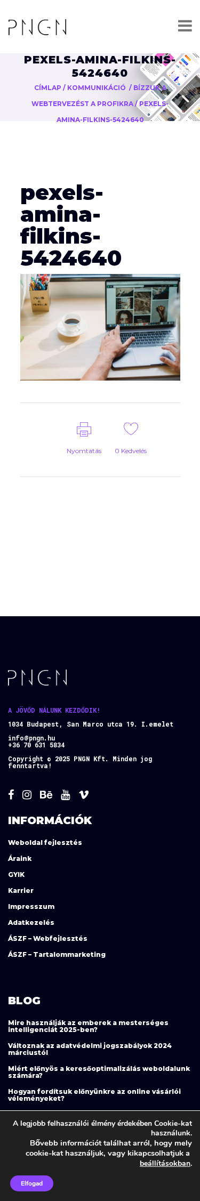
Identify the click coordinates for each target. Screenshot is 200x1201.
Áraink (19, 858)
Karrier (21, 890)
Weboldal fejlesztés (45, 842)
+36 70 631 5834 (36, 744)
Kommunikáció (96, 88)
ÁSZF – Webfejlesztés (47, 938)
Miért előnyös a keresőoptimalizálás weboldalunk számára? (99, 1072)
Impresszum (31, 906)
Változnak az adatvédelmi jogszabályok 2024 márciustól (90, 1049)
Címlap (47, 88)
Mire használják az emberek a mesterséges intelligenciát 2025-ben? (88, 1026)
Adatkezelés (31, 922)
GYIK (16, 874)
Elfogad (32, 1183)
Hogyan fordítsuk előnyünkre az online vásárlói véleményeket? (94, 1095)
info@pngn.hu (31, 738)
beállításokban (165, 1163)
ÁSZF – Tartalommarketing (57, 954)
